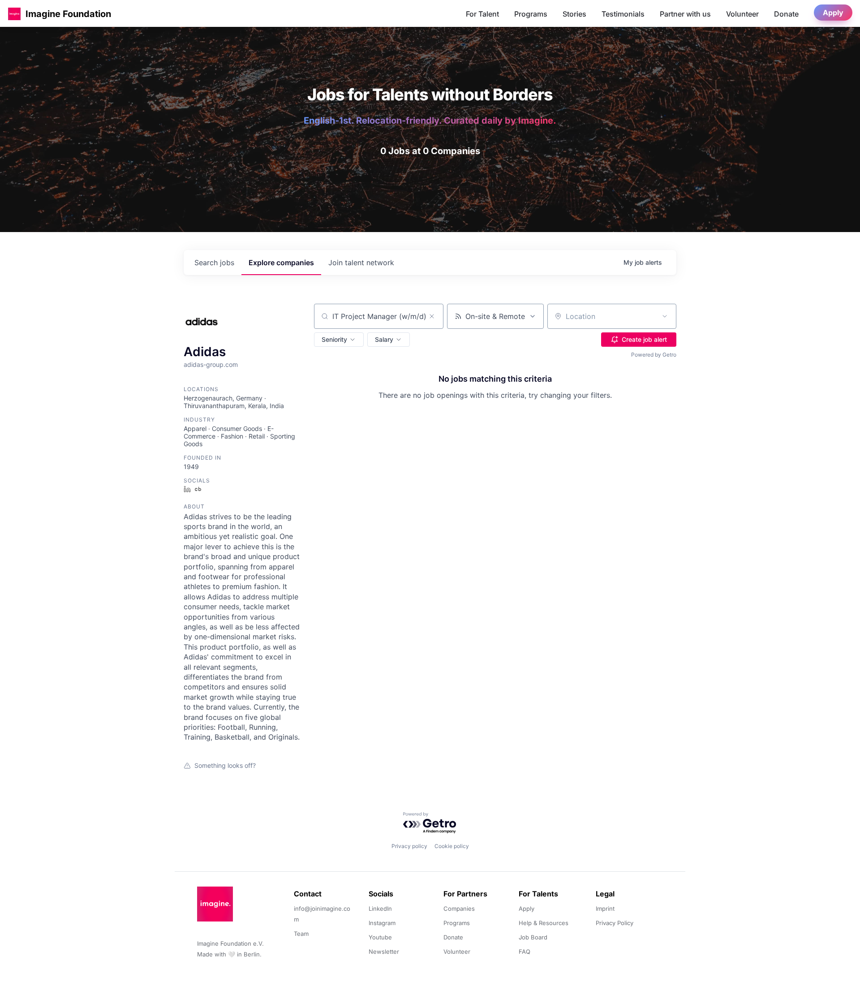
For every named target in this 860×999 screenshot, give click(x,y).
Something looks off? (225, 765)
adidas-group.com (211, 364)
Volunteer (742, 13)
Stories (574, 13)
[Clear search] (432, 316)
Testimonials (623, 13)
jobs (214, 262)
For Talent (482, 13)
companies (281, 262)
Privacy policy (409, 846)
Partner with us (685, 13)
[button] (14, 14)
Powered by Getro (653, 354)
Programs (530, 13)
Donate (786, 13)
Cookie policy (451, 846)
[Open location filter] (665, 316)
